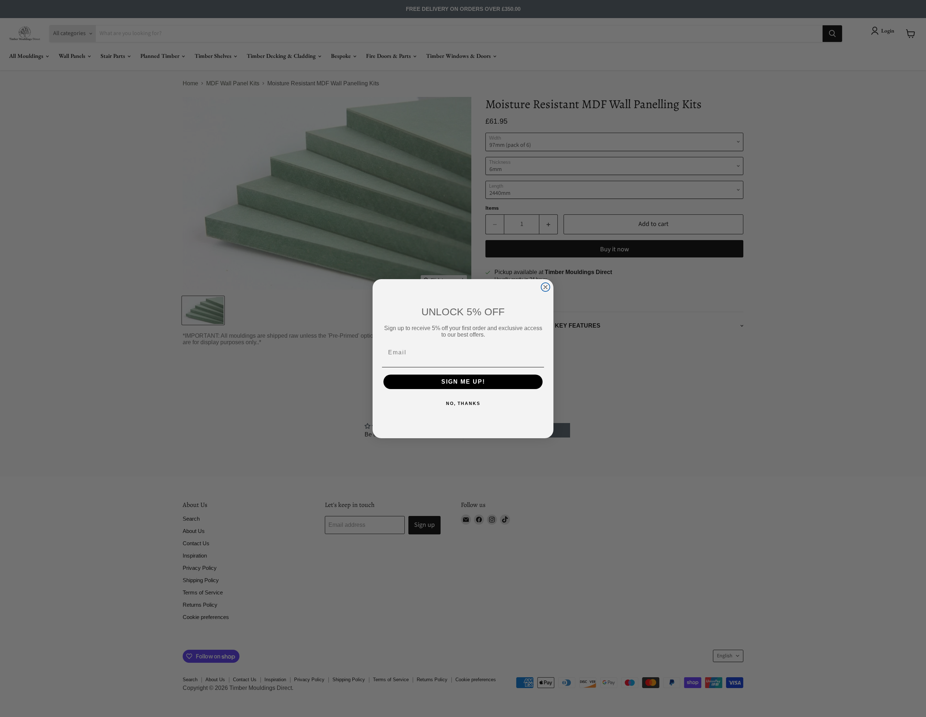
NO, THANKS (463, 403)
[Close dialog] (545, 287)
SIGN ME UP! (463, 382)
